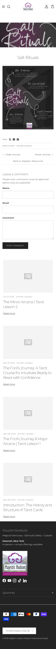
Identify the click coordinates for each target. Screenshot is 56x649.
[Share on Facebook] (14, 139)
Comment (8, 217)
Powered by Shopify (39, 638)
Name (5, 188)
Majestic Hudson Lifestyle (19, 638)
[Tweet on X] (10, 139)
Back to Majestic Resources (28, 161)
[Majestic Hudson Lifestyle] (28, 7)
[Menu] (3, 6)
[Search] (10, 6)
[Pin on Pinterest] (18, 139)
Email (5, 203)
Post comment (15, 245)
